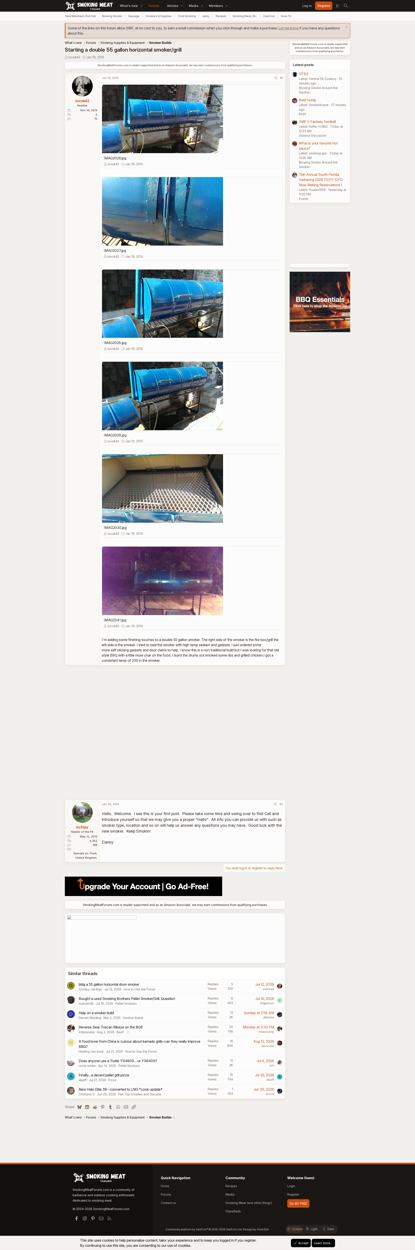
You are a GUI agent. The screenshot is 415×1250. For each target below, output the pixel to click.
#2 (281, 804)
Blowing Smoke (112, 16)
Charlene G (87, 1094)
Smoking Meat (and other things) (248, 1203)
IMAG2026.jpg (115, 158)
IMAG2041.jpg (115, 620)
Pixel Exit (263, 1229)
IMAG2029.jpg (115, 435)
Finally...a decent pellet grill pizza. (104, 1075)
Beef (120, 1032)
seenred (268, 989)
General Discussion (312, 135)
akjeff (83, 1080)
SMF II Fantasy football (317, 121)
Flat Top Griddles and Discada (139, 1094)
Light (314, 1229)
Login (291, 1186)
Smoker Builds (133, 1018)
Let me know (289, 28)
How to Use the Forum (139, 989)
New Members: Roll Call (80, 16)
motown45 (86, 1003)
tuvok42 (74, 57)
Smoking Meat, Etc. (245, 16)
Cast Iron (269, 16)
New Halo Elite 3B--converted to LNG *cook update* (121, 1089)
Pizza (112, 1080)
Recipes (221, 16)
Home (165, 1186)
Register (293, 1194)
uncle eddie (87, 1066)
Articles (172, 6)
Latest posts (303, 65)
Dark (330, 1229)
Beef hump (307, 100)
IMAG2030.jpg (115, 527)
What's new (129, 6)
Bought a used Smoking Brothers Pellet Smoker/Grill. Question (127, 998)
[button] (141, 6)
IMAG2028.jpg (115, 343)
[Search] (345, 6)
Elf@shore (267, 1003)
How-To (286, 16)
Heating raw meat (91, 1051)
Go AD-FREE (298, 1203)
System (297, 1229)
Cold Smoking (187, 16)
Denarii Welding (90, 1018)
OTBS (303, 74)
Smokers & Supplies (159, 16)
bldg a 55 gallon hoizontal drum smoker (109, 984)
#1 (281, 77)
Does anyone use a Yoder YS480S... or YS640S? (118, 1061)
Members (216, 6)
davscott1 (267, 1046)
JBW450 (268, 1017)
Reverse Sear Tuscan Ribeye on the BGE (111, 1027)
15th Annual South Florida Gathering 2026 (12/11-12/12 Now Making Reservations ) (321, 179)
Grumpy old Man (90, 989)
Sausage (133, 16)
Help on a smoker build (96, 1013)
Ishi (272, 1065)
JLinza (269, 1094)
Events (303, 199)
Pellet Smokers (126, 1003)
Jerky (205, 16)
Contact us (168, 1203)
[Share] (276, 78)
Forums (153, 6)
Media (193, 6)
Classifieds (233, 1211)
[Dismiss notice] (346, 27)
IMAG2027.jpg (115, 250)
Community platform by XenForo (204, 1229)
